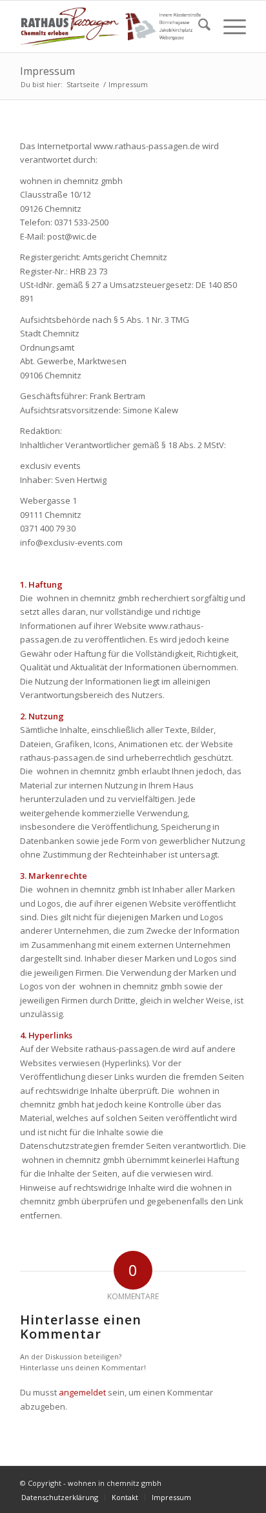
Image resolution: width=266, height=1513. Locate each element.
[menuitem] (197, 26)
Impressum (47, 71)
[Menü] (228, 26)
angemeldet (82, 1392)
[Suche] (197, 26)
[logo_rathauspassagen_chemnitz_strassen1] (110, 26)
